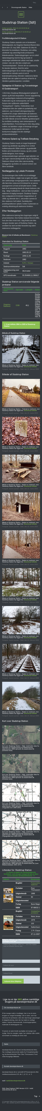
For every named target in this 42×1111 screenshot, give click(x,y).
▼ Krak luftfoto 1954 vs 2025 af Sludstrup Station (19, 325)
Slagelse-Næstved (7, 305)
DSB (17, 305)
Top (35, 1096)
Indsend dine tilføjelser (12, 981)
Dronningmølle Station (19, 7)
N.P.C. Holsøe (27, 263)
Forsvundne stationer (35, 884)
